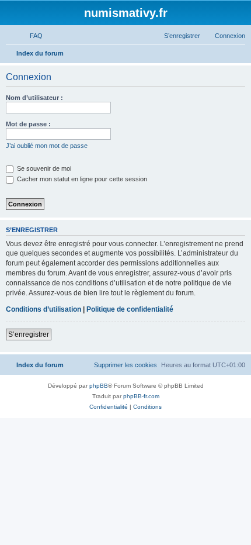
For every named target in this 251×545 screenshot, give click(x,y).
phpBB (98, 385)
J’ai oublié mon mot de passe (47, 145)
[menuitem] (31, 36)
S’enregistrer (28, 334)
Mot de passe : (28, 123)
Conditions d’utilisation (43, 309)
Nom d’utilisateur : (34, 97)
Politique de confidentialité (129, 309)
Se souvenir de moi (43, 168)
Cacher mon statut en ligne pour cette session (81, 178)
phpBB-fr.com (141, 396)
